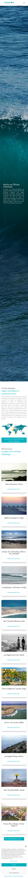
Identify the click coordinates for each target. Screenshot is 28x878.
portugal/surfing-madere (14, 756)
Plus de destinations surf (13, 839)
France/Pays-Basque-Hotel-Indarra (14, 825)
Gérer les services (13, 860)
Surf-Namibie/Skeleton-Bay (14, 621)
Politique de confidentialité (18, 876)
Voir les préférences (14, 873)
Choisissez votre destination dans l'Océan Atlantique (14, 440)
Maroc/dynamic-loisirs (14, 484)
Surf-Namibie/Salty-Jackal (14, 790)
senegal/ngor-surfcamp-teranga (14, 587)
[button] (26, 846)
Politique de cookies (8, 876)
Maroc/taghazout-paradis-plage (14, 688)
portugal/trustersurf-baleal (14, 655)
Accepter (14, 865)
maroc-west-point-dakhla (14, 722)
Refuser (14, 869)
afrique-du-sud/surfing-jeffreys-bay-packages (14, 552)
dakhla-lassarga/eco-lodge (14, 518)
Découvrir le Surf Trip (13, 489)
